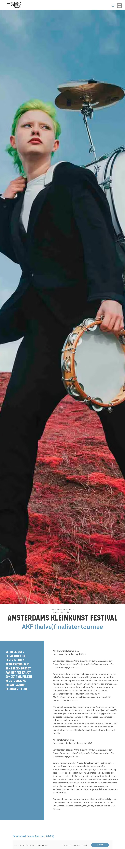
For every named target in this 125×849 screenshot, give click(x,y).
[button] (113, 5)
